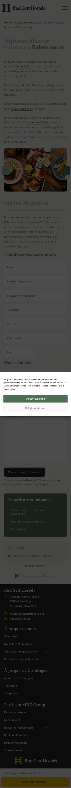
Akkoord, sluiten (35, 398)
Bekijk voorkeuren (35, 408)
